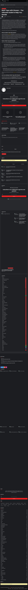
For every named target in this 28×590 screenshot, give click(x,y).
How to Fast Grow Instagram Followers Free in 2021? (13, 173)
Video (1, 571)
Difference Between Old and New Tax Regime (22, 218)
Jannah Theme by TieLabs (14, 587)
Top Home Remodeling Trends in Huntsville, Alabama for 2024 (22, 128)
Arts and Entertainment (5, 308)
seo (25, 504)
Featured (3, 288)
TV (2, 339)
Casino (2, 521)
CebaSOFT (22, 587)
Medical (2, 547)
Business (11, 503)
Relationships (2, 560)
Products (3, 306)
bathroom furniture (6, 84)
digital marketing (18, 503)
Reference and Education (5, 287)
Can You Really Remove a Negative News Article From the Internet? (7, 270)
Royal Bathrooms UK (19, 84)
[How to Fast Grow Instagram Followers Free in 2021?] (4, 174)
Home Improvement (4, 8)
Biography (3, 341)
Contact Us (26, 588)
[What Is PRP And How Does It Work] (4, 167)
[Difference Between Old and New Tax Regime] (17, 219)
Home (12, 588)
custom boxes (14, 503)
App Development (3, 503)
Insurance (3, 327)
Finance (2, 530)
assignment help (7, 503)
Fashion (25, 503)
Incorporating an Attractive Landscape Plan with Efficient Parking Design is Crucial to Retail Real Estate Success (13, 129)
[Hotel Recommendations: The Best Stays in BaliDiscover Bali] (5, 435)
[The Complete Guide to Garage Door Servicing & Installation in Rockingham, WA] (4, 171)
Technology (3, 282)
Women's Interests (4, 321)
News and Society (3, 552)
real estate (23, 504)
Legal (1, 544)
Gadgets (3, 320)
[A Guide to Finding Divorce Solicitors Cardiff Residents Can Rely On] (17, 222)
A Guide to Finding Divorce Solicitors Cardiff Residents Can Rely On (22, 222)
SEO (2, 294)
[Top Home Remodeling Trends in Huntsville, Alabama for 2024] (22, 125)
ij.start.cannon (9, 504)
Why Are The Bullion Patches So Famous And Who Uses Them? (14, 176)
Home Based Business (4, 314)
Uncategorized (2, 570)
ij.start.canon (13, 504)
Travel (3, 346)
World (2, 345)
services (3, 281)
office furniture (19, 504)
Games (3, 347)
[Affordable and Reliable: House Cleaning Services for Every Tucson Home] (5, 125)
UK (23, 84)
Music (3, 334)
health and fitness (5, 504)
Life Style (3, 300)
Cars (2, 332)
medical (16, 504)
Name (2, 146)
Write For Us (22, 588)
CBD (1, 522)
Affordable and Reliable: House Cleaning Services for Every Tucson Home (5, 128)
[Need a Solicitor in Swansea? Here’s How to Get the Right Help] (23, 428)
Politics (3, 340)
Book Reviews (2, 515)
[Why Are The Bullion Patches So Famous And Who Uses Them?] (4, 177)
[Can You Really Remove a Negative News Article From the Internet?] (5, 398)
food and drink (3, 307)
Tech (2, 295)
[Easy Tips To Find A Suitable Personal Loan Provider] (4, 181)
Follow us (2, 581)
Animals (3, 328)
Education (22, 503)
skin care (2, 505)
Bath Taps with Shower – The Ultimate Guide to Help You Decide (14, 82)
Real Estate (3, 301)
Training (8, 505)
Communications (4, 315)
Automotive (3, 293)
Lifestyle (3, 289)
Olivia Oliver (4, 16)
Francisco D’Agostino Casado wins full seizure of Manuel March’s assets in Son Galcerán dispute (22, 215)
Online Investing (4, 333)
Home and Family (4, 313)
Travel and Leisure (3, 568)
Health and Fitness (3, 536)
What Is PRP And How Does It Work (10, 166)
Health (1, 504)
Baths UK (12, 84)
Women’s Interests (4, 326)
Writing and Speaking (4, 302)
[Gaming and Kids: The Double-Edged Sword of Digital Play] (14, 428)
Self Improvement (3, 561)
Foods (2, 576)
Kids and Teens (4, 319)
